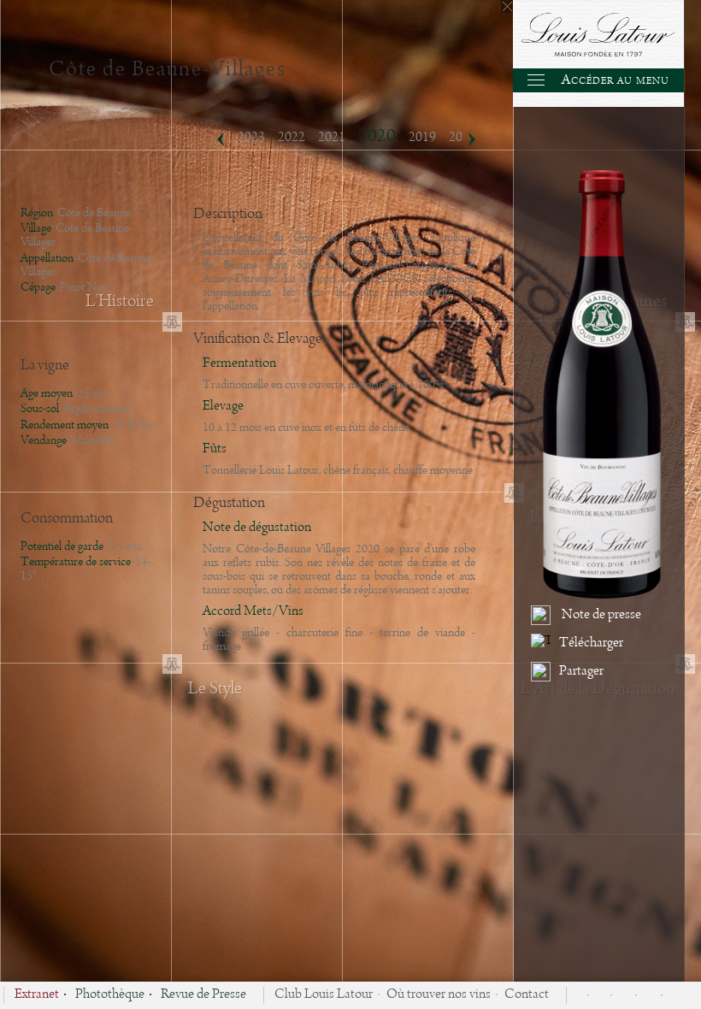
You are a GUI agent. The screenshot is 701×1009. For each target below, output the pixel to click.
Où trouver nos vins (438, 995)
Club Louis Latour (323, 995)
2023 (251, 137)
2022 (291, 137)
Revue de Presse (203, 995)
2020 (377, 136)
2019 (422, 137)
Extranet (37, 995)
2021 (331, 137)
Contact (526, 995)
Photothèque (109, 995)
